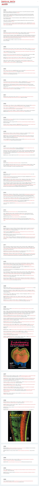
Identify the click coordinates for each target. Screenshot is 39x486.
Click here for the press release (15, 215)
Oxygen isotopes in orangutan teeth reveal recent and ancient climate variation (16, 58)
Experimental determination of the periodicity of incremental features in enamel (18, 409)
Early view (18, 12)
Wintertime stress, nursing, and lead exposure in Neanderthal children (22, 136)
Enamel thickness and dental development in (25, 121)
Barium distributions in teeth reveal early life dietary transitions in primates (14, 214)
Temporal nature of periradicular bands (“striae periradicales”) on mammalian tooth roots (22, 287)
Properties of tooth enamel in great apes (29, 269)
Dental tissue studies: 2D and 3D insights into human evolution (19, 329)
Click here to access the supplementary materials (24, 376)
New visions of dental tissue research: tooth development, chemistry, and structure (21, 308)
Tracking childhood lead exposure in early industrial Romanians (14, 55)
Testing (16, 51)
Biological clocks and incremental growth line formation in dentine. (16, 111)
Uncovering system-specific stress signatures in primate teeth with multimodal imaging (20, 165)
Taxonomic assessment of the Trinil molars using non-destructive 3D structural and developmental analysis (18, 297)
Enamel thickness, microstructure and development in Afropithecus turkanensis (25, 472)
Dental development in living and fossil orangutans (14, 162)
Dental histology (10, 119)
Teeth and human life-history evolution (13, 211)
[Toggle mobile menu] (37, 1)
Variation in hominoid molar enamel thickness (23, 450)
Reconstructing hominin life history (16, 216)
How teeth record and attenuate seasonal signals (27, 39)
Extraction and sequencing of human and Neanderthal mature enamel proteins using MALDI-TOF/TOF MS (22, 291)
